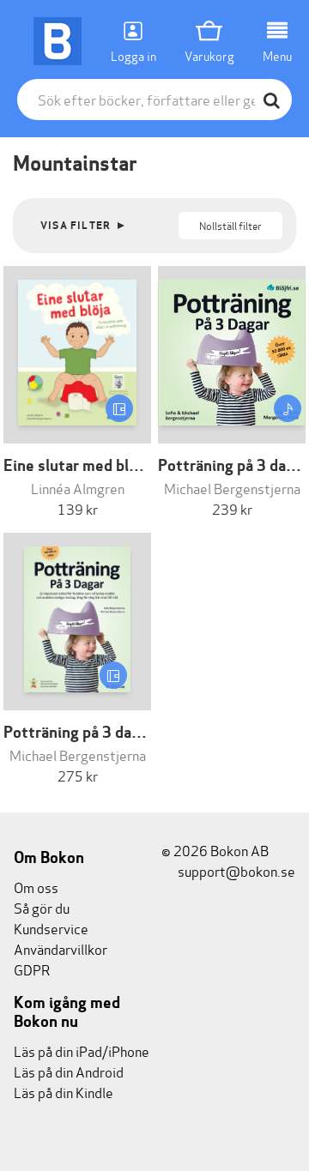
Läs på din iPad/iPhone (81, 1050)
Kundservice (51, 928)
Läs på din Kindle (63, 1092)
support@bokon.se (235, 870)
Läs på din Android (69, 1071)
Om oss (36, 886)
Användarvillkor (60, 948)
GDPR (32, 969)
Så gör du (42, 907)
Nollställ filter (230, 225)
